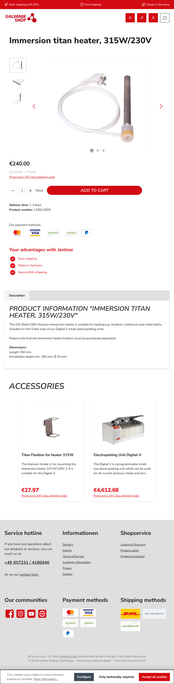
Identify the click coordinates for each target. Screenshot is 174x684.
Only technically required (116, 677)
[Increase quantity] (30, 190)
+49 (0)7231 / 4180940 (27, 562)
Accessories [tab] (36, 386)
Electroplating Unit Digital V (117, 455)
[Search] (141, 17)
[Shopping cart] (164, 17)
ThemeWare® (136, 660)
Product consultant (133, 556)
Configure (84, 677)
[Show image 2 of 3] (98, 150)
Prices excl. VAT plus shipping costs (32, 177)
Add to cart (95, 190)
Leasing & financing (133, 544)
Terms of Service (73, 556)
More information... (46, 679)
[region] (87, 106)
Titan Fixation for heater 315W (48, 455)
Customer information (76, 562)
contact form (29, 574)
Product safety (130, 550)
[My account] (153, 17)
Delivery (68, 544)
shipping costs (68, 656)
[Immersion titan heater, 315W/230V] (97, 106)
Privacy (67, 568)
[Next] (161, 106)
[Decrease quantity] (13, 190)
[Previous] (34, 106)
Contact (67, 574)
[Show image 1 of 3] (92, 150)
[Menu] (130, 17)
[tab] (17, 295)
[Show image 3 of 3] (103, 150)
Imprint (67, 550)
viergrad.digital (101, 660)
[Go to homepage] (21, 18)
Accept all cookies (154, 677)
